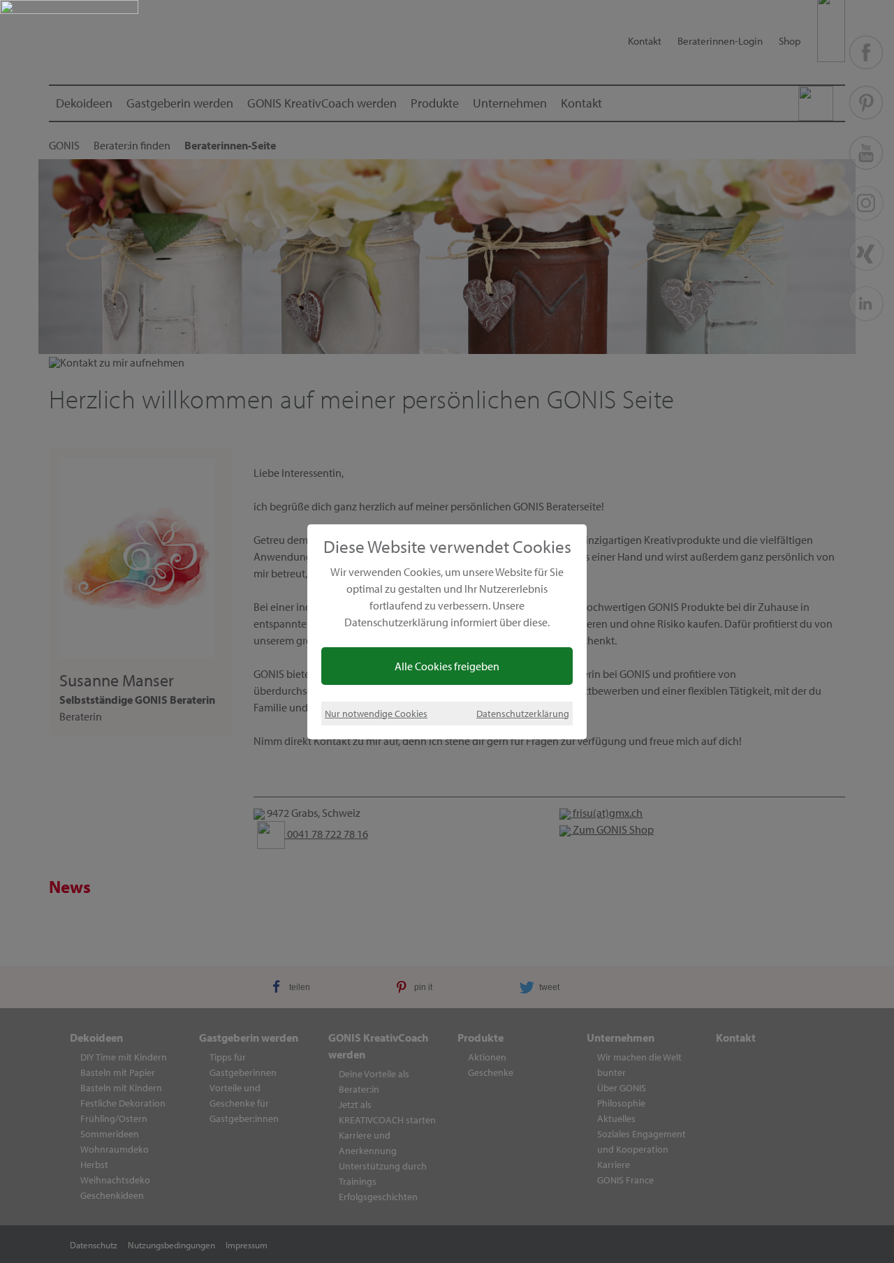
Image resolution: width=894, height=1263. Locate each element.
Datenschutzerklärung (522, 713)
